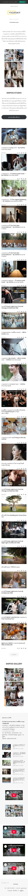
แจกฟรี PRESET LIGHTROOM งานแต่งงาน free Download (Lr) (14, 618)
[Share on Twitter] (21, 153)
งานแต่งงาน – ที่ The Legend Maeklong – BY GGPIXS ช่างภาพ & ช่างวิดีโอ (13, 200)
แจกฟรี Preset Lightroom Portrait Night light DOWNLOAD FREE (12, 542)
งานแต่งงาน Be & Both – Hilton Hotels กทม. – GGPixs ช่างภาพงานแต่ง (13, 359)
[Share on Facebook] (19, 153)
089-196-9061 (8, 733)
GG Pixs (15, 890)
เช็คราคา (22, 2)
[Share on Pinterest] (23, 153)
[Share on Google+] (26, 153)
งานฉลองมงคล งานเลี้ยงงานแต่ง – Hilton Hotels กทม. (13, 333)
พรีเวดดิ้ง (19, 504)
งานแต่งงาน (20, 136)
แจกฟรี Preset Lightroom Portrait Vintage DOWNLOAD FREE (12, 307)
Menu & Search (14, 6)
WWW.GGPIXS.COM (11, 738)
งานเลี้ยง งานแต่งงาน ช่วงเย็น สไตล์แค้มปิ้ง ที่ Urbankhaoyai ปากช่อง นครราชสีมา (13, 411)
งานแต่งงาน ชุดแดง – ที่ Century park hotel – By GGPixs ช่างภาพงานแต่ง (13, 281)
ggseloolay (4, 734)
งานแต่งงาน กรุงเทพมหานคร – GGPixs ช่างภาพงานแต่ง (13, 385)
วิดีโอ (13, 189)
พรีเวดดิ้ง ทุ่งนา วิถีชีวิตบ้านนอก (10, 567)
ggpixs (3, 736)
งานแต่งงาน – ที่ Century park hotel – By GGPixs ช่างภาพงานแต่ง (13, 174)
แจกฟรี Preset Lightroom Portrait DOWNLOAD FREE (12, 592)
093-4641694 (15, 733)
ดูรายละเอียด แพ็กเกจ (14, 117)
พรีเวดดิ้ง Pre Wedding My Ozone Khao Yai (13, 516)
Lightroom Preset (19, 295)
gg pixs (19, 734)
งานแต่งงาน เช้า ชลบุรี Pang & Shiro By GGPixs (13, 438)
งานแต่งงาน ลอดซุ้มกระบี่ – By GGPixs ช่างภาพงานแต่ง (13, 148)
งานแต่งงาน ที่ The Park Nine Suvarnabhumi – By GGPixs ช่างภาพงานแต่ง (13, 227)
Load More (14, 654)
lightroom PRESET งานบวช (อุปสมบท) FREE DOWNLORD (13, 644)
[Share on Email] (18, 153)
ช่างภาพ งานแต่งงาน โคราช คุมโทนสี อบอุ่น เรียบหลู (12, 464)
